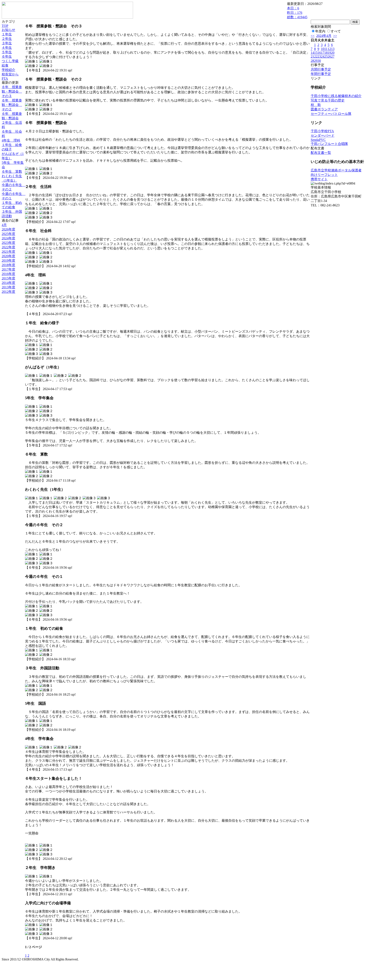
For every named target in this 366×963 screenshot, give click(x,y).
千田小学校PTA (322, 131)
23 (319, 56)
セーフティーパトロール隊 (331, 113)
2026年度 (8, 229)
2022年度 (8, 247)
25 (326, 56)
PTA (5, 78)
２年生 (7, 38)
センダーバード (322, 135)
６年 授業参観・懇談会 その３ (12, 91)
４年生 (7, 47)
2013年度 (8, 287)
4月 (4, 225)
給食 (5, 65)
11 (325, 49)
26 (329, 56)
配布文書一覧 (321, 152)
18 (326, 52)
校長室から (10, 74)
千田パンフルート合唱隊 (329, 144)
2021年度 (8, 251)
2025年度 (8, 234)
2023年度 (8, 243)
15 (315, 52)
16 (319, 52)
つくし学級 (10, 61)
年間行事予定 (321, 74)
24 (322, 56)
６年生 (7, 56)
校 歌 (316, 105)
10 (322, 49)
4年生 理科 (11, 140)
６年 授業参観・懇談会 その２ (12, 105)
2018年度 (8, 265)
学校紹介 (8, 70)
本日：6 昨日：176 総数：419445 (297, 12)
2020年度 (8, 256)
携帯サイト (319, 179)
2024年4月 (323, 36)
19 (329, 52)
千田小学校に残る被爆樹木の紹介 (336, 96)
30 (319, 61)
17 (322, 52)
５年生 (7, 52)
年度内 (320, 31)
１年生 (7, 34)
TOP (5, 26)
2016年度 (8, 274)
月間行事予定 (321, 69)
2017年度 (8, 269)
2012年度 (8, 291)
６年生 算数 (12, 171)
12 (329, 49)
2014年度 (8, 283)
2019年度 (8, 260)
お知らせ (8, 30)
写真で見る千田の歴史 (328, 100)
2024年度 (8, 238)
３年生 (7, 43)
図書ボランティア (324, 109)
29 (315, 61)
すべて (336, 31)
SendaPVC (318, 140)
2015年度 (8, 278)
